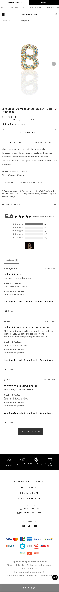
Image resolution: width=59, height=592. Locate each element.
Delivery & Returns (43, 142)
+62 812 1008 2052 (31, 509)
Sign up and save (29, 499)
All (12, 20)
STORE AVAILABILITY (29, 132)
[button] (3, 14)
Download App (29, 493)
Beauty (44, 2)
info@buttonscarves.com (31, 513)
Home (4, 20)
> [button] (30, 431)
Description (15, 142)
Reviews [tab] (9, 260)
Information (29, 487)
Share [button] (10, 311)
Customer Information (29, 481)
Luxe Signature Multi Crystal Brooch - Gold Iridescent (29, 301)
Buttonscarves (15, 2)
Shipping (17, 120)
